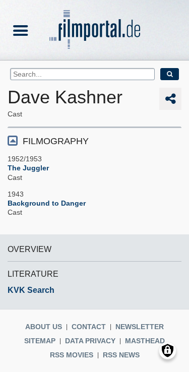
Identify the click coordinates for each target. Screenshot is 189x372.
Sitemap (39, 341)
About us (43, 327)
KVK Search (31, 290)
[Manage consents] (167, 350)
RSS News (121, 355)
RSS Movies (71, 355)
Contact (89, 327)
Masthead (145, 341)
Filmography (56, 141)
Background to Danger (47, 203)
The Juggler (28, 168)
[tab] (94, 140)
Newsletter (139, 327)
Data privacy (90, 341)
